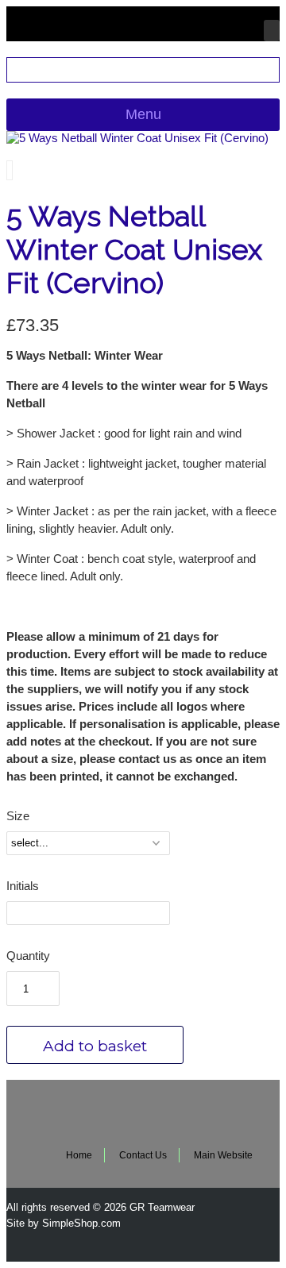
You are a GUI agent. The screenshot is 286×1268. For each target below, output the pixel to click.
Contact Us (143, 1155)
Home (79, 1155)
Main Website (223, 1155)
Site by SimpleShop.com (63, 1223)
